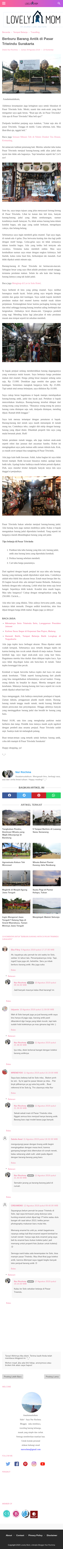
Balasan (11, 976)
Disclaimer (52, 1535)
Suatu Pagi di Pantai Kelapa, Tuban (43, 891)
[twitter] (24, 795)
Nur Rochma (13, 50)
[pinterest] (39, 795)
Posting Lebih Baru (13, 1376)
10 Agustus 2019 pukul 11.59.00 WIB (37, 1009)
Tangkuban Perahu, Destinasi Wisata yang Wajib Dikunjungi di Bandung (13, 833)
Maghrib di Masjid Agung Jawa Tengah (14, 891)
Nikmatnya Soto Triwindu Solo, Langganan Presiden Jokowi (33, 624)
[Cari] (59, 4)
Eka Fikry (15, 950)
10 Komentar (48, 50)
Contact (20, 1535)
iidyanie (15, 1009)
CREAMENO (17, 1205)
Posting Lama (52, 1376)
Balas (13, 970)
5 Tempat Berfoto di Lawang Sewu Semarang (47, 830)
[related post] (16, 817)
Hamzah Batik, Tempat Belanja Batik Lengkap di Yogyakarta (33, 637)
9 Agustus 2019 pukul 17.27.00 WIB (37, 950)
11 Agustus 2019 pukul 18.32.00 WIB (40, 1139)
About (9, 1535)
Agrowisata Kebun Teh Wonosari (13, 863)
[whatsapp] (53, 795)
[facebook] (9, 795)
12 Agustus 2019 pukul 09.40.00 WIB (41, 1205)
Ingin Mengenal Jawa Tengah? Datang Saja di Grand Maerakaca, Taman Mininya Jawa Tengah (14, 921)
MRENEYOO (17, 1073)
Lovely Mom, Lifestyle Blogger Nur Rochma (38, 1545)
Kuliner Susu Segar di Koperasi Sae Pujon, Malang (30, 631)
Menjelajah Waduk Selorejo (46, 917)
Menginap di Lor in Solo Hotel (26, 283)
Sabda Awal (17, 1139)
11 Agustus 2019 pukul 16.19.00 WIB (41, 1073)
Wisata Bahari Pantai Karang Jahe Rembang (44, 863)
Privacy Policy (35, 1535)
